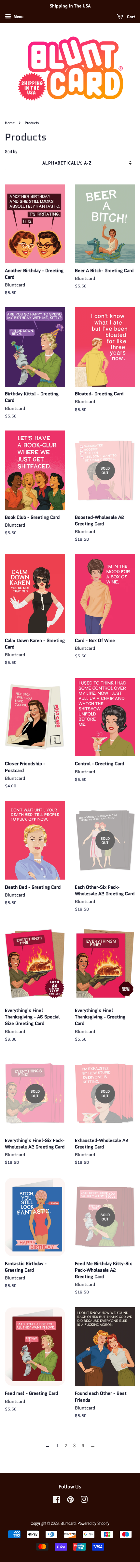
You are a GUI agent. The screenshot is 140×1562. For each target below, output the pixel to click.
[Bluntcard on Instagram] (84, 1501)
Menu (18, 17)
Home (10, 122)
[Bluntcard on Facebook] (56, 1501)
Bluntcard (68, 1523)
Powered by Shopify (93, 1523)
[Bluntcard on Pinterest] (70, 1501)
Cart (130, 17)
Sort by (11, 151)
